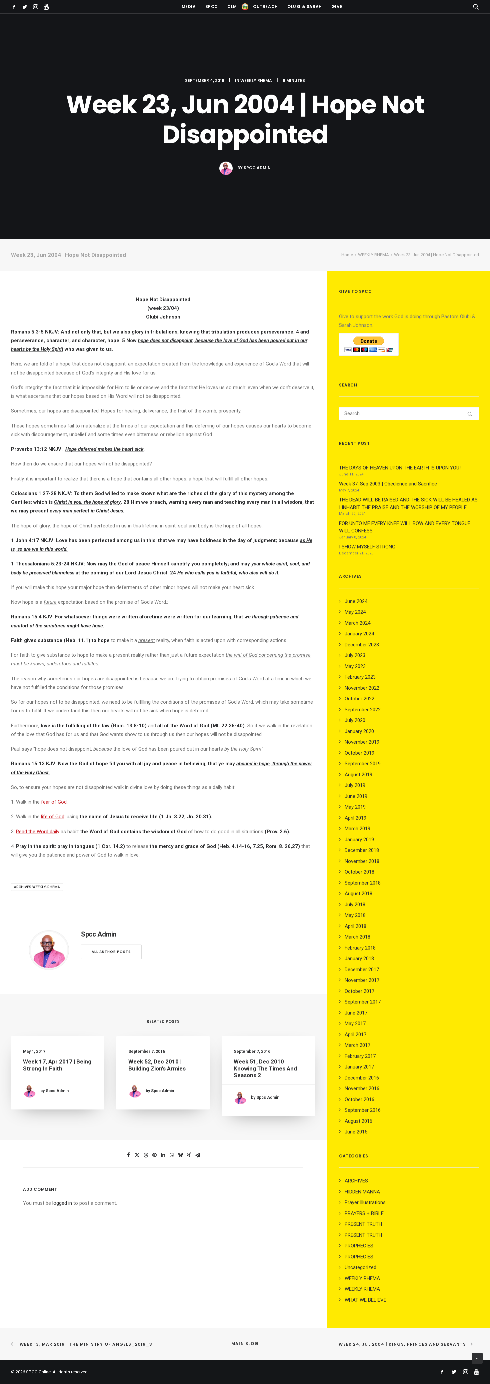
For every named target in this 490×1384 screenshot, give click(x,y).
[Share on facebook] (128, 1155)
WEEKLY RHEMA (256, 80)
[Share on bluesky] (180, 1155)
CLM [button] (232, 6)
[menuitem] (15, 6)
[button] (15, 6)
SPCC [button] (211, 6)
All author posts (111, 951)
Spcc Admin (257, 168)
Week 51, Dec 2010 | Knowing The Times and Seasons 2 (265, 1068)
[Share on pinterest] (154, 1155)
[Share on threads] (146, 1155)
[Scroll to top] (477, 1358)
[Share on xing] (189, 1155)
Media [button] (189, 6)
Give (336, 6)
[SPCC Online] (245, 6)
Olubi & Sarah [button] (304, 6)
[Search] (409, 413)
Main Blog (245, 1343)
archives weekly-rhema (37, 887)
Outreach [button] (265, 6)
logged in (62, 1203)
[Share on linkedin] (163, 1155)
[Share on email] (198, 1155)
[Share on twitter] (137, 1155)
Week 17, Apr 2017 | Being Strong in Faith (57, 1064)
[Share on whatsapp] (172, 1155)
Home (347, 254)
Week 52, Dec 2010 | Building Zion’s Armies (157, 1064)
